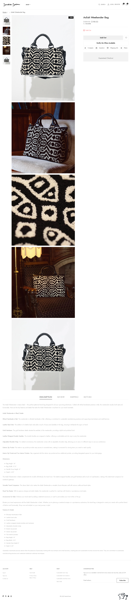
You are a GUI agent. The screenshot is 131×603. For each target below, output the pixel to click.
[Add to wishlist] (126, 37)
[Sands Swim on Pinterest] (8, 596)
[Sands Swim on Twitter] (6, 596)
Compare (90, 48)
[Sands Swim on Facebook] (3, 596)
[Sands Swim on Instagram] (11, 596)
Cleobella (88, 24)
